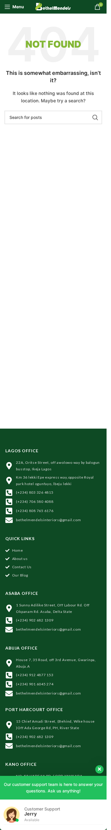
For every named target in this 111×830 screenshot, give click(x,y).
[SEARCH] (95, 117)
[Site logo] (53, 6)
